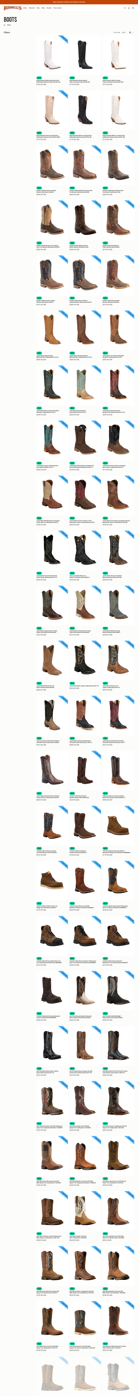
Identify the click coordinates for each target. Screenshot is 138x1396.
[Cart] (133, 8)
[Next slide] (65, 55)
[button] (124, 32)
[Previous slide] (39, 55)
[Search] (125, 8)
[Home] (4, 25)
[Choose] (65, 72)
